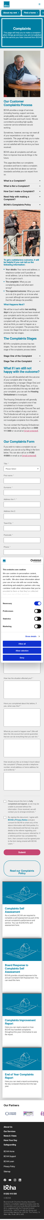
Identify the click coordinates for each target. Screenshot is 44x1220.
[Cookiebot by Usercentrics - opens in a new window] (31, 560)
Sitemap (7, 1171)
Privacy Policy (9, 1166)
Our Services (9, 1131)
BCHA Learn (9, 1161)
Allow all (22, 644)
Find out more (15, 931)
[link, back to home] (10, 1187)
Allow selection (22, 651)
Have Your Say (10, 1140)
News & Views (10, 1136)
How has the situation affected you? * (18, 678)
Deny (22, 658)
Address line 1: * (10, 499)
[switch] (37, 611)
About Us (8, 1127)
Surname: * (8, 487)
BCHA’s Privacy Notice (18, 820)
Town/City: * (8, 523)
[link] (39, 4)
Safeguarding (10, 1144)
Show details (30, 636)
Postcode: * (8, 535)
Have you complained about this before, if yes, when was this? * (20, 704)
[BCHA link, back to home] (7, 4)
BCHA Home (9, 1151)
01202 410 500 (10, 1193)
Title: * (6, 463)
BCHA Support (10, 1156)
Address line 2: (10, 511)
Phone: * (7, 547)
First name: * (9, 475)
